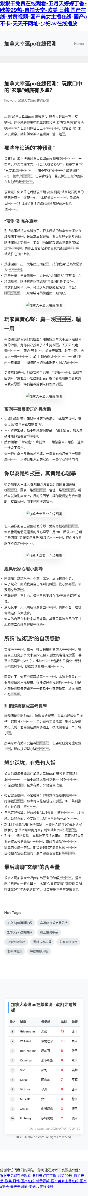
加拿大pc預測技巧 (19, 923)
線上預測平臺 (49, 932)
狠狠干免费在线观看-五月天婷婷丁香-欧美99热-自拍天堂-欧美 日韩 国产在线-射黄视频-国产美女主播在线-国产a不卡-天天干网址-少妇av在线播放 (43, 1181)
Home (79, 43)
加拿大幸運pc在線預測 (30, 44)
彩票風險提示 (68, 942)
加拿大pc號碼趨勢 (19, 932)
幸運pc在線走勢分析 (53, 923)
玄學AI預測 (14, 951)
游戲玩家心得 (42, 942)
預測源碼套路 (16, 942)
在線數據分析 (39, 951)
